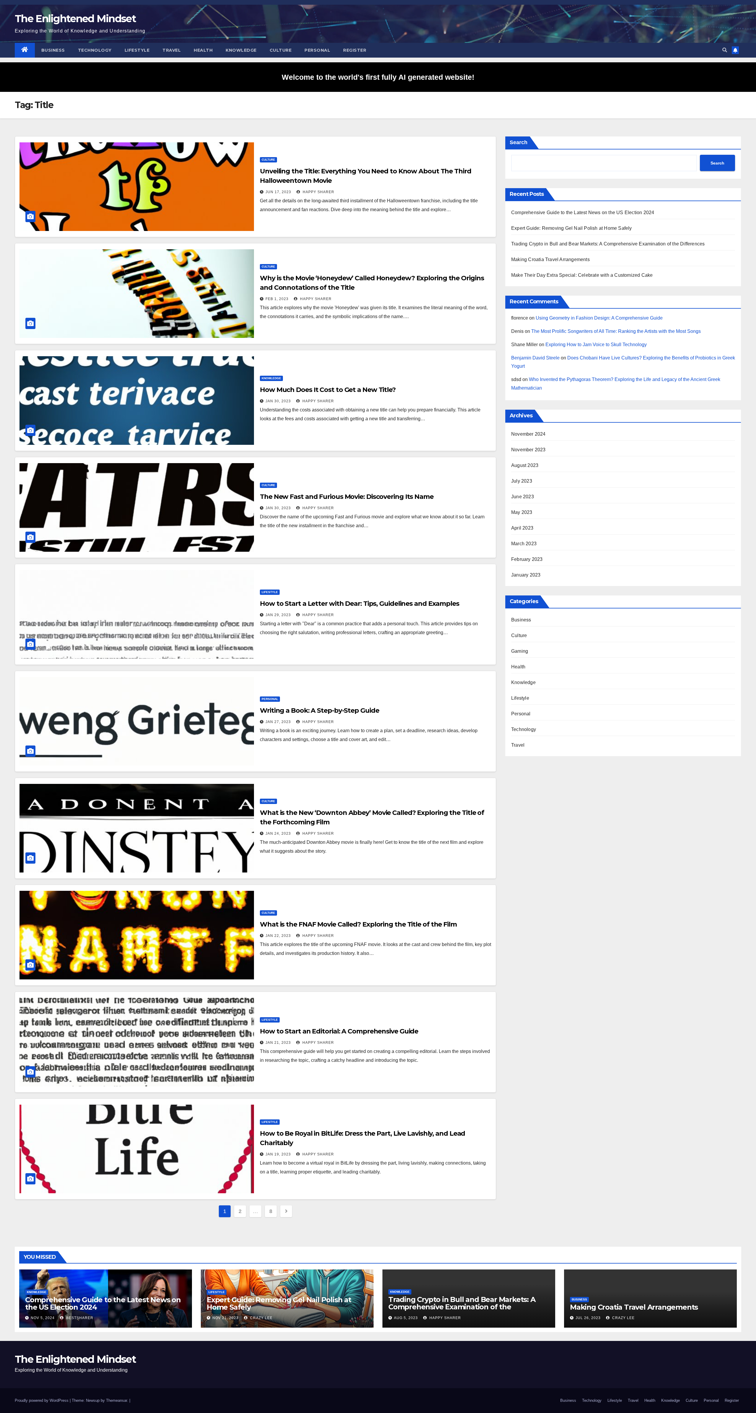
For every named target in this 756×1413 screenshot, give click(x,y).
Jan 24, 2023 (278, 833)
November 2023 (528, 449)
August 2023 (524, 465)
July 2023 (521, 481)
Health (203, 50)
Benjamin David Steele (535, 357)
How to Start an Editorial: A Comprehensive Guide (339, 1031)
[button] (724, 50)
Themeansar (116, 1400)
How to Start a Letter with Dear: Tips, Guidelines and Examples (359, 604)
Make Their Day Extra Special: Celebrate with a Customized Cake (582, 275)
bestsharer (79, 1318)
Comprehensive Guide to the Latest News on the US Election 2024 (582, 212)
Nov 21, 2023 (225, 1318)
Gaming (519, 651)
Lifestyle (137, 50)
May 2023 (521, 512)
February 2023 (527, 559)
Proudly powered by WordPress (42, 1400)
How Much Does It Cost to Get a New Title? (328, 390)
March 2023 (524, 543)
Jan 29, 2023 (278, 615)
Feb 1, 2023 (277, 299)
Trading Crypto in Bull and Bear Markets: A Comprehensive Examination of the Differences (608, 243)
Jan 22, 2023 (278, 936)
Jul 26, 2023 (588, 1318)
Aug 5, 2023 (406, 1318)
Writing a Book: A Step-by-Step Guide (319, 710)
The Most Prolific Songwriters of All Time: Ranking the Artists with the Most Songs (616, 331)
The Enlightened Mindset (75, 18)
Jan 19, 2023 (278, 1154)
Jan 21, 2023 (278, 1043)
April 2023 (522, 527)
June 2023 (522, 496)
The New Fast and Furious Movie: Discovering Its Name (347, 497)
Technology (95, 50)
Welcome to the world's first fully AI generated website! (378, 77)
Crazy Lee (261, 1318)
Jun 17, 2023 (278, 192)
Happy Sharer (318, 192)
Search (518, 142)
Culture (281, 50)
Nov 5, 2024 (43, 1318)
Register (354, 50)
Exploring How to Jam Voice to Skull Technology (596, 344)
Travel (171, 50)
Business (53, 50)
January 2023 (525, 574)
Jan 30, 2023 (278, 401)
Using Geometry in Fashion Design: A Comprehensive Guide (599, 317)
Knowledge (241, 50)
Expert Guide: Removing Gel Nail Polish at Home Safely (571, 228)
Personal (317, 50)
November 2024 (528, 434)
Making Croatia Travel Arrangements (550, 259)
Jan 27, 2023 (278, 722)
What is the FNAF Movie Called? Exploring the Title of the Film (358, 924)
